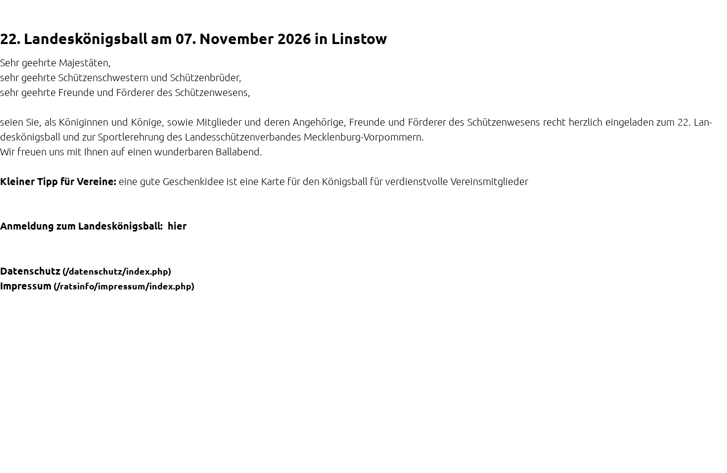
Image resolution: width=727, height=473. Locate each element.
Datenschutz (30, 270)
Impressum (25, 285)
